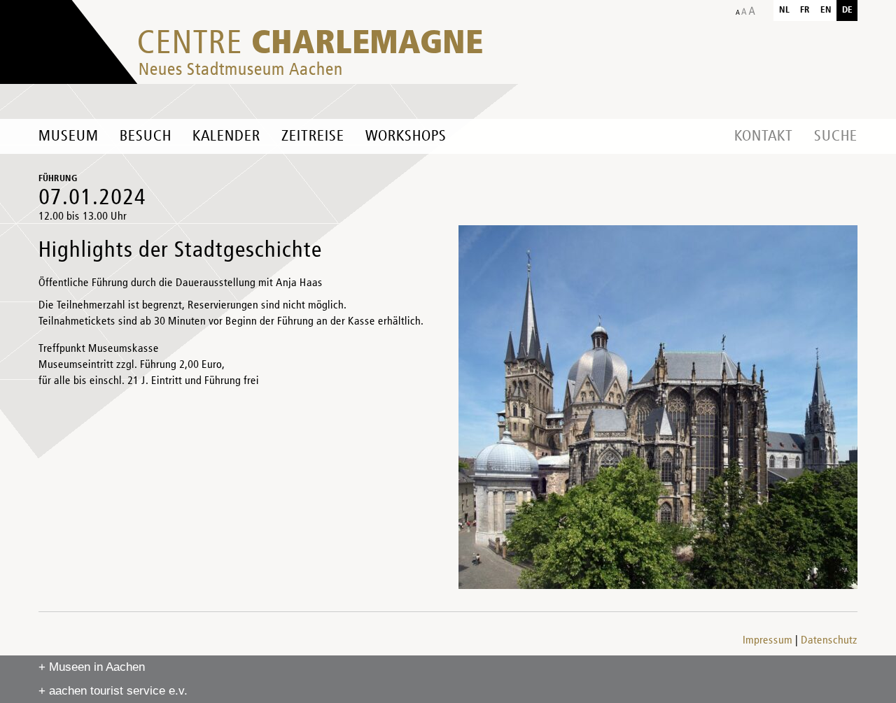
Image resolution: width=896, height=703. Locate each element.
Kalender (226, 136)
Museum (68, 136)
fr (805, 10)
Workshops (406, 136)
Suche (836, 136)
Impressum (767, 640)
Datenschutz (829, 640)
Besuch (146, 136)
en (826, 10)
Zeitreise (312, 136)
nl (784, 10)
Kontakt (763, 136)
